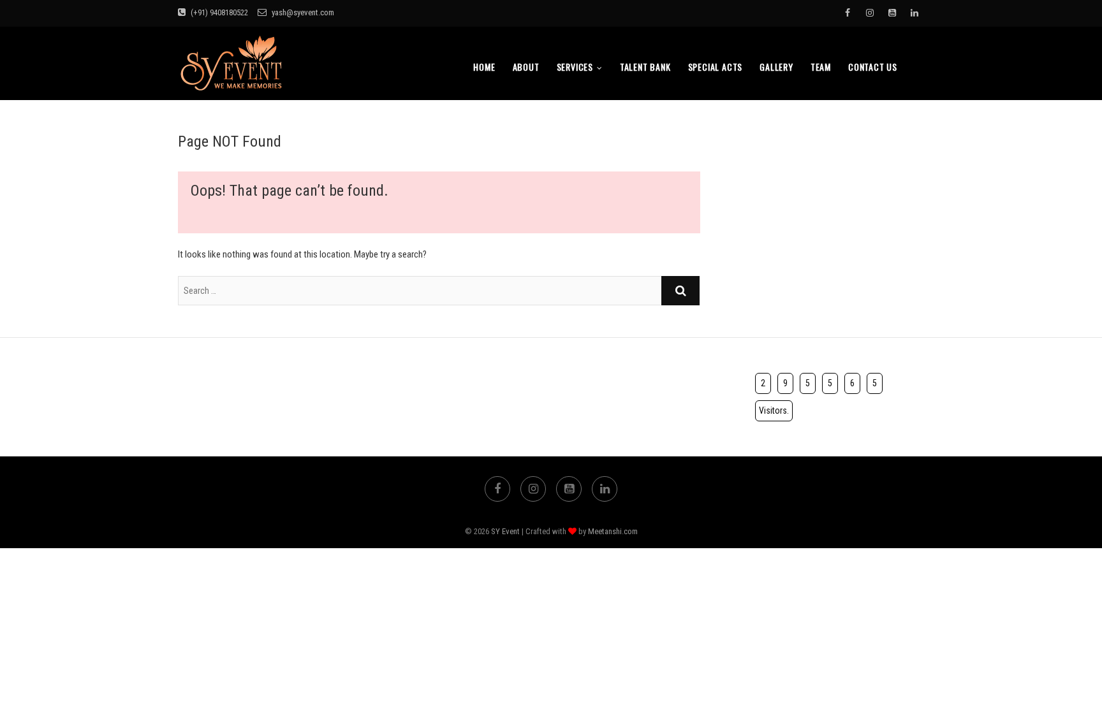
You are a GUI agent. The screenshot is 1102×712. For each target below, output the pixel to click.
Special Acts (715, 66)
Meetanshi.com (613, 531)
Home (484, 66)
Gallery (776, 66)
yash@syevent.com (302, 12)
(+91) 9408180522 (218, 12)
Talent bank (645, 66)
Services (575, 66)
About (526, 66)
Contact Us (872, 66)
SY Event (505, 531)
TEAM (821, 66)
